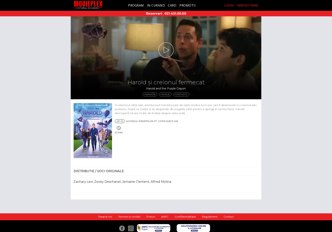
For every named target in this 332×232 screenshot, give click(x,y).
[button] (166, 50)
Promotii (187, 5)
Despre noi (105, 216)
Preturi (151, 216)
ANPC (164, 216)
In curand (156, 5)
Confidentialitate (185, 216)
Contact (229, 216)
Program (136, 5)
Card (172, 5)
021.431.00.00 (175, 13)
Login (229, 5)
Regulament (209, 216)
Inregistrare (247, 5)
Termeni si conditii (129, 216)
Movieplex (88, 5)
